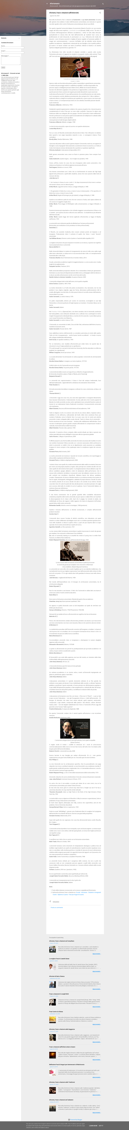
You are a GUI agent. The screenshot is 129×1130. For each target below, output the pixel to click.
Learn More (93, 1125)
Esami (55, 894)
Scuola (78, 892)
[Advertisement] (75, 920)
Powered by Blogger (76, 1119)
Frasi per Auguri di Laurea (76, 894)
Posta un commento (57, 907)
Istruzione (84, 892)
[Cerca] (103, 4)
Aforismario (55, 4)
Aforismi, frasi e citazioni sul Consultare (61, 941)
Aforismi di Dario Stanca (56, 976)
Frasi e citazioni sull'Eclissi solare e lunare (62, 1047)
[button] (100, 13)
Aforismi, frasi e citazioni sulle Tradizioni (62, 1082)
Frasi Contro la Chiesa (56, 1011)
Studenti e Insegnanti (94, 892)
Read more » (97, 954)
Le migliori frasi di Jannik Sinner (59, 958)
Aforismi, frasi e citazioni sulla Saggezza (62, 1029)
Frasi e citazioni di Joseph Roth (59, 994)
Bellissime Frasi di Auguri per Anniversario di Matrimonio (66, 1064)
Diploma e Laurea (63, 894)
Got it (101, 1125)
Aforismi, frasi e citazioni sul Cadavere (61, 1100)
